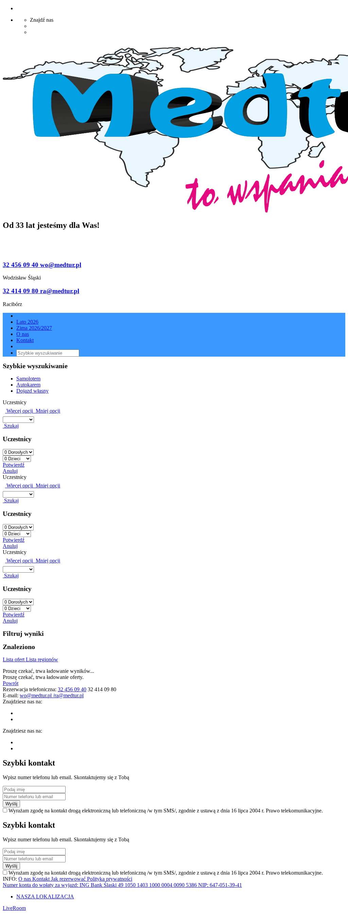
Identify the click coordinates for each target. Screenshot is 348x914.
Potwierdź (13, 465)
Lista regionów (42, 659)
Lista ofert (14, 659)
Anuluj (10, 471)
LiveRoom (14, 908)
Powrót (10, 683)
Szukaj (11, 426)
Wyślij (11, 803)
